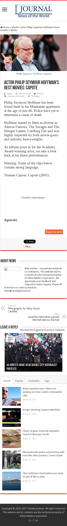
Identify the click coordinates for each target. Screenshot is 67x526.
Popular (19, 380)
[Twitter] (36, 520)
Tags (47, 380)
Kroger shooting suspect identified (41, 409)
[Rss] (30, 520)
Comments (34, 380)
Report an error (54, 231)
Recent (6, 380)
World (15, 27)
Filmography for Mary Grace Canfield (24, 309)
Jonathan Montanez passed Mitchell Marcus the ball (43, 317)
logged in (39, 329)
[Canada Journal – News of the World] (33, 10)
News (9, 94)
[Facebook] (33, 520)
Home (6, 27)
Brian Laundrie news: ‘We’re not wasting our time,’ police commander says (42, 392)
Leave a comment (16, 96)
